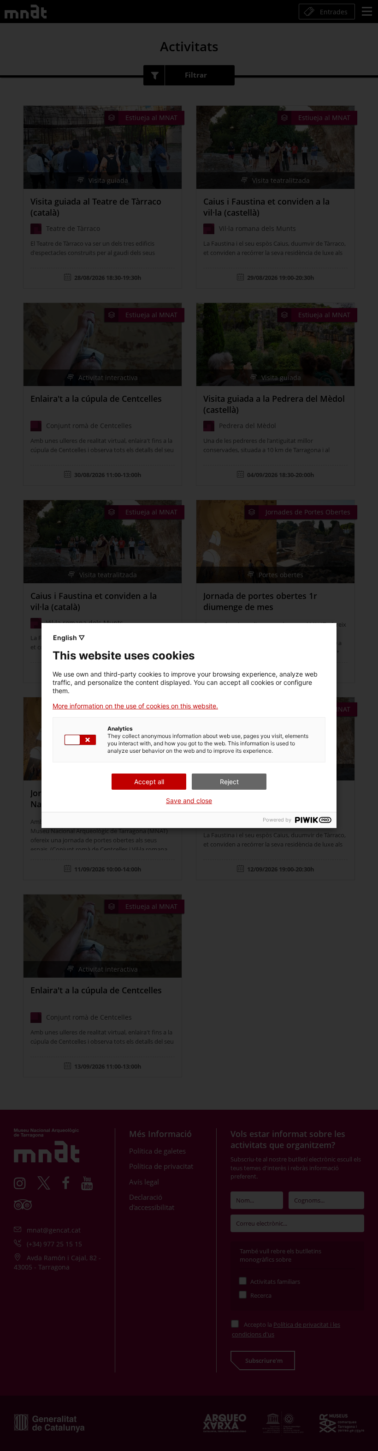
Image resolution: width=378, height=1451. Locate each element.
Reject (229, 782)
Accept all (149, 782)
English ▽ (69, 637)
